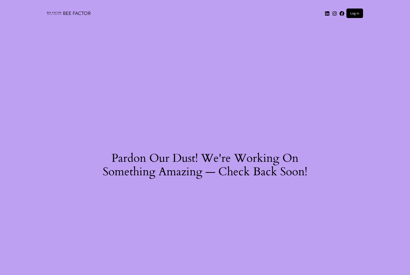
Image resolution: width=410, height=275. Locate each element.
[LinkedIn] (327, 13)
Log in (354, 13)
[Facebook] (342, 13)
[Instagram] (334, 13)
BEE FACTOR (77, 13)
